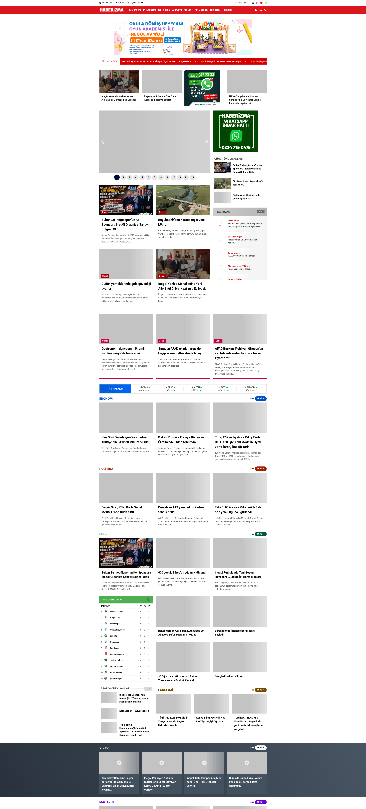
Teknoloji (227, 9)
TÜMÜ (260, 212)
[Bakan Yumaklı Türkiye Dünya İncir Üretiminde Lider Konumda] (183, 417)
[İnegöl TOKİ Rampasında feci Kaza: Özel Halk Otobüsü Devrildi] (204, 763)
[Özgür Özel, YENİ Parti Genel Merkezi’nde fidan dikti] (126, 488)
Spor (190, 9)
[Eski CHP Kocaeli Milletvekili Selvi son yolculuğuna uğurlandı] (240, 488)
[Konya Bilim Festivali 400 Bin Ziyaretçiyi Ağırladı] (211, 704)
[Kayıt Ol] (256, 10)
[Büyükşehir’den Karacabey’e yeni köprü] (222, 188)
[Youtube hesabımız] (261, 3)
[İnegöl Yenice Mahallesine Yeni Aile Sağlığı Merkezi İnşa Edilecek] (119, 81)
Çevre (162, 212)
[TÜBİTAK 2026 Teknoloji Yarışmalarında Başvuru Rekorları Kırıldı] (173, 704)
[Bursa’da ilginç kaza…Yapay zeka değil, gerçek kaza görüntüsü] (247, 763)
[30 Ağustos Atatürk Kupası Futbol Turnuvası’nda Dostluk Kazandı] (183, 657)
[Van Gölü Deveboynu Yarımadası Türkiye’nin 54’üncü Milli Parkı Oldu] (126, 417)
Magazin (203, 9)
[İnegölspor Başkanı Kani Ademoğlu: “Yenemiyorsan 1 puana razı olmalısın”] (109, 702)
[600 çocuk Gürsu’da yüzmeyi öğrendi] (183, 553)
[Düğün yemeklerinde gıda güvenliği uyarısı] (222, 202)
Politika (166, 9)
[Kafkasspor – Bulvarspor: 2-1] (109, 718)
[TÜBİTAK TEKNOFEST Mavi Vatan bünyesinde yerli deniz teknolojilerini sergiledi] (249, 704)
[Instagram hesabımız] (257, 3)
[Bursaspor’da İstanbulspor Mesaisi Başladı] (240, 611)
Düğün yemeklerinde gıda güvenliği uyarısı (227, 61)
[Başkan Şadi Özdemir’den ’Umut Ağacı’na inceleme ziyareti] (162, 81)
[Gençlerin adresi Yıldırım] (240, 657)
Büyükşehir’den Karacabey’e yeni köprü (174, 61)
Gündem (136, 9)
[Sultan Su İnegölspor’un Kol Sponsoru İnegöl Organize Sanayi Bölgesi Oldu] (222, 172)
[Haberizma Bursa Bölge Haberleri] (111, 11)
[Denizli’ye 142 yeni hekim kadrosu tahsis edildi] (183, 488)
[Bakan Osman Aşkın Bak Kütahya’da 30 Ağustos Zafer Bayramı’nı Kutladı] (183, 611)
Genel (105, 276)
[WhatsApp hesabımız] (266, 3)
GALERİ (107, 3)
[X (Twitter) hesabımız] (253, 3)
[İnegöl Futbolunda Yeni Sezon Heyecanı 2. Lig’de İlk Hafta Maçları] (240, 553)
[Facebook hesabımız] (249, 3)
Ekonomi (151, 9)
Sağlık (216, 9)
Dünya (178, 9)
